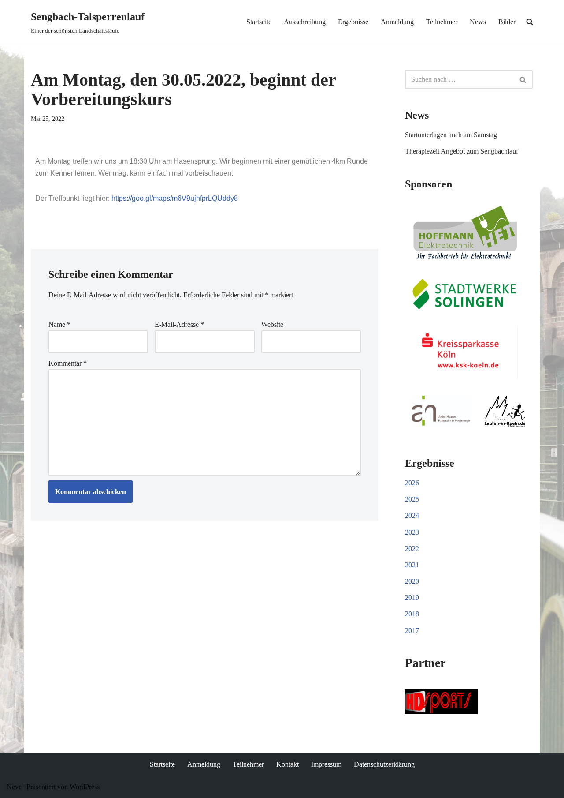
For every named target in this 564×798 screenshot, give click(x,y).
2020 (412, 581)
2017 (412, 630)
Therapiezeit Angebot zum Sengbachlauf (461, 151)
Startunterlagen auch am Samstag (451, 135)
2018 (412, 614)
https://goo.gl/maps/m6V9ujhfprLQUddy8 (174, 198)
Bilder (507, 22)
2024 (412, 515)
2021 (412, 565)
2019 (412, 597)
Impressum (326, 764)
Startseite (258, 22)
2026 (412, 483)
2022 (412, 548)
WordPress (85, 787)
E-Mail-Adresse (179, 324)
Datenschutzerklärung (384, 764)
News (478, 22)
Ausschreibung (305, 22)
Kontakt (287, 764)
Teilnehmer (441, 22)
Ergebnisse (353, 22)
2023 (412, 532)
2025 (412, 499)
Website (272, 324)
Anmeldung (397, 22)
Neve (14, 787)
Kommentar (67, 363)
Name (59, 324)
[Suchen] (523, 79)
